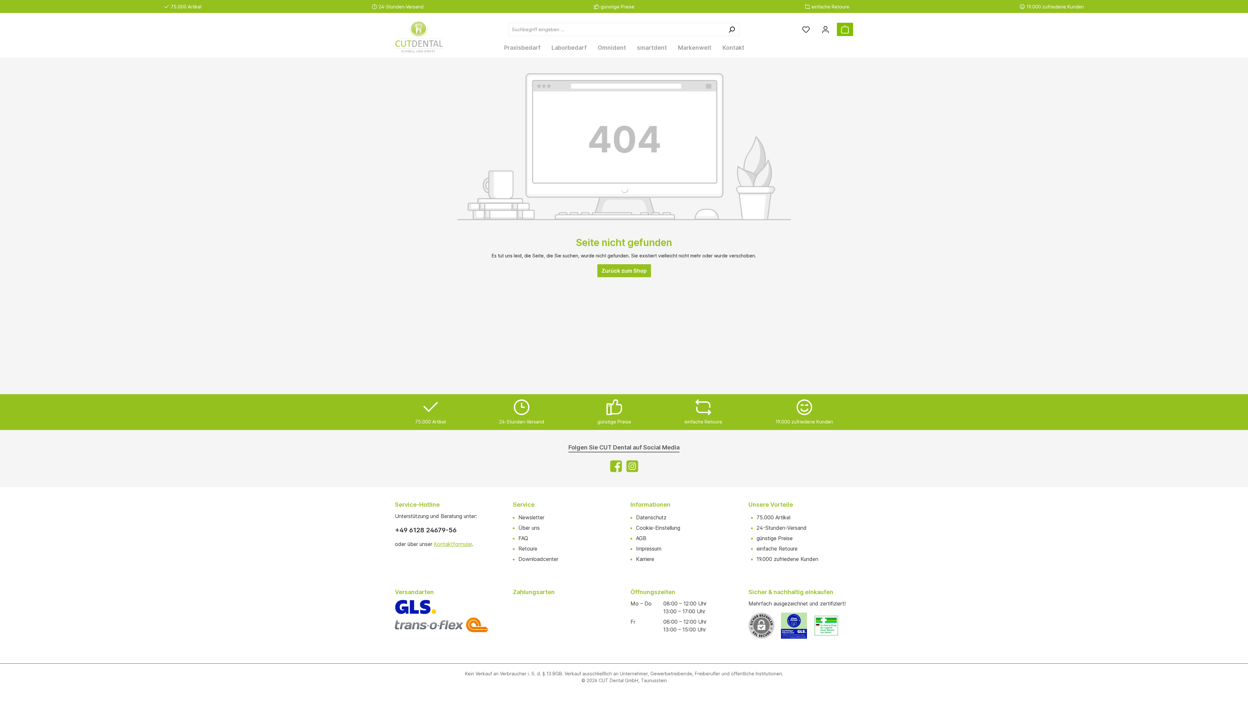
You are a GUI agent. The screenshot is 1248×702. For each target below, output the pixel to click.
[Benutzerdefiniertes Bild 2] (829, 629)
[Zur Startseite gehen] (427, 37)
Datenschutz (651, 517)
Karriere (645, 559)
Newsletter (531, 517)
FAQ (523, 538)
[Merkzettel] (806, 29)
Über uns (529, 528)
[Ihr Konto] (825, 29)
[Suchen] (731, 29)
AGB (641, 538)
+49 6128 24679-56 (426, 530)
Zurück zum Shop (624, 270)
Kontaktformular (453, 544)
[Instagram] (632, 466)
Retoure (527, 548)
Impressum (648, 548)
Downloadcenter (538, 559)
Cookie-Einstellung (658, 528)
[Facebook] (616, 466)
